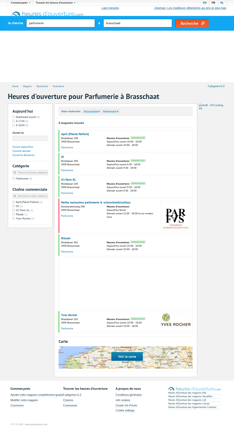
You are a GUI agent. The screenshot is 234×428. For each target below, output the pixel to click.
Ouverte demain (21, 150)
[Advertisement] (117, 56)
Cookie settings (125, 410)
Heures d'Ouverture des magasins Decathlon (190, 396)
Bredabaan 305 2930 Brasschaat (70, 163)
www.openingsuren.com (36, 424)
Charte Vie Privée (126, 405)
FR (213, 2)
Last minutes (110, 8)
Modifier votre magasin (24, 400)
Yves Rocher (69, 315)
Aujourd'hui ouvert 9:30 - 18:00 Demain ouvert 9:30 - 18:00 (125, 164)
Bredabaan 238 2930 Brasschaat (70, 140)
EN (205, 2)
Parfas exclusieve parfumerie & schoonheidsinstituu (96, 202)
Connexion (17, 405)
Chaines (68, 400)
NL (222, 2)
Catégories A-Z (216, 86)
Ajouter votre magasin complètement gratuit (36, 394)
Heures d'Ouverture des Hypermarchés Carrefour (192, 407)
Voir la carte (127, 356)
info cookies (123, 400)
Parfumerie (67, 147)
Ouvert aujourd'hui (23, 146)
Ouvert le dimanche (23, 155)
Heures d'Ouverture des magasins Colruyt (189, 403)
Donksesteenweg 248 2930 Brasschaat (73, 208)
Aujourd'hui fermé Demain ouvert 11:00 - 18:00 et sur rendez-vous (130, 211)
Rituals (65, 238)
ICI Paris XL (68, 179)
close (99, 111)
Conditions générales (129, 394)
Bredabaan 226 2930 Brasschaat (70, 185)
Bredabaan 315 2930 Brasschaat (70, 321)
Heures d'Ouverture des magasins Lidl (187, 400)
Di (62, 156)
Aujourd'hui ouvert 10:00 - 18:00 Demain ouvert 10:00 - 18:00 (125, 141)
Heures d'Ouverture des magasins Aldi (187, 392)
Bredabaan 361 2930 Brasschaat (70, 244)
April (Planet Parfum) (75, 134)
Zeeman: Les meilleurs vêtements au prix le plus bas (190, 8)
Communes (70, 405)
